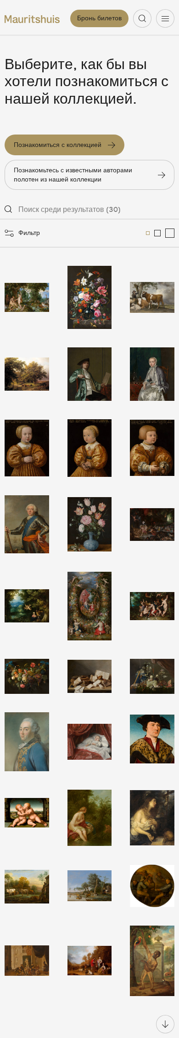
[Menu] (165, 18)
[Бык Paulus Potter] (152, 297)
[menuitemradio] (148, 233)
